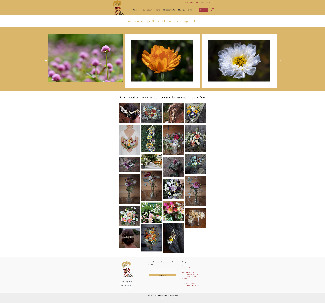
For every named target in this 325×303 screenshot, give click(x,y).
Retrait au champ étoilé (192, 285)
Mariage (181, 10)
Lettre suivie (189, 281)
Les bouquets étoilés (188, 272)
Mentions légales (173, 295)
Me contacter (184, 2)
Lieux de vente (169, 10)
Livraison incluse (190, 283)
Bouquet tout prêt (191, 276)
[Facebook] (212, 2)
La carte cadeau (186, 270)
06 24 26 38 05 (127, 288)
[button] (203, 10)
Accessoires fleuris (187, 266)
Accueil (135, 10)
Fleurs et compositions (151, 10)
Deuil (190, 10)
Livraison (184, 278)
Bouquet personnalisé (192, 274)
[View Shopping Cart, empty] (211, 9)
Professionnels (194, 2)
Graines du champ (187, 268)
